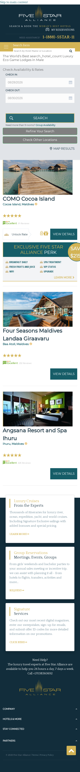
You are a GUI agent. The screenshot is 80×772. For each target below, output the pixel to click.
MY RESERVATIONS (62, 29)
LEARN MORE (18, 534)
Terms (35, 755)
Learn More (63, 277)
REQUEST (15, 590)
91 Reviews (23, 223)
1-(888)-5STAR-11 (58, 37)
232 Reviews (25, 363)
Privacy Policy (47, 755)
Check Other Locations (40, 140)
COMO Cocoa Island (29, 199)
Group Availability (45, 125)
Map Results (64, 148)
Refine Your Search (40, 131)
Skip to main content (14, 2)
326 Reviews (24, 463)
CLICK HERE (17, 642)
